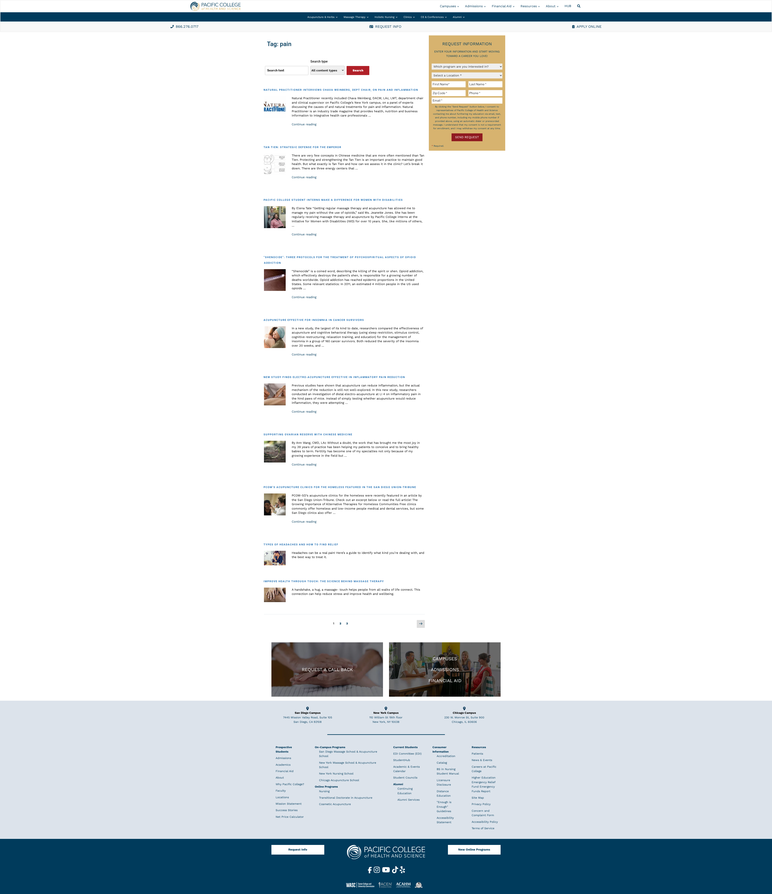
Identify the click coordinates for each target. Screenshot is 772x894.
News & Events (482, 760)
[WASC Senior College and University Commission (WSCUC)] (362, 885)
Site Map (478, 797)
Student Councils (405, 777)
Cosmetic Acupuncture (335, 804)
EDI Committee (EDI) (407, 753)
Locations (282, 797)
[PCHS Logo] (386, 854)
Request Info (297, 849)
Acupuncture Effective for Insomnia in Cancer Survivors (314, 319)
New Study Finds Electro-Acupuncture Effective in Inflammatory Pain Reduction (334, 377)
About (550, 6)
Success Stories (287, 810)
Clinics (407, 17)
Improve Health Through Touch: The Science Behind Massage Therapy (324, 581)
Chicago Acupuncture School (339, 780)
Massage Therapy (354, 17)
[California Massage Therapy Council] (420, 885)
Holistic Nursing (384, 17)
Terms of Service (483, 828)
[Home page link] (215, 6)
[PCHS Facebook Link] (370, 872)
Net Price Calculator (290, 816)
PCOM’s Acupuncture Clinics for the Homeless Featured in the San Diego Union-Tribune (340, 487)
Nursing (324, 791)
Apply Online (589, 26)
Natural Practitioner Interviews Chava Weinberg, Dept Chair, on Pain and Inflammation (341, 89)
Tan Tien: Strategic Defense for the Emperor (302, 147)
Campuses (448, 6)
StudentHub (401, 760)
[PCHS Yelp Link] (402, 872)
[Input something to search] (286, 70)
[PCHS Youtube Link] (386, 872)
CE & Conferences (432, 17)
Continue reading (304, 124)
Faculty (281, 790)
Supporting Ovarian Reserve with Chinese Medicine (308, 434)
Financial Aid (501, 6)
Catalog (442, 762)
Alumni (457, 17)
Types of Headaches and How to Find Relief (301, 544)
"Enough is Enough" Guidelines (444, 806)
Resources (528, 6)
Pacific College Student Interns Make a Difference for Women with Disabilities (333, 199)
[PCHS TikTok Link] (395, 872)
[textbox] (449, 84)
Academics (283, 764)
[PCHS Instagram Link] (377, 872)
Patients (477, 753)
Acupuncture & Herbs (321, 17)
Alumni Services (408, 799)
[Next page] (421, 624)
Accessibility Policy (485, 821)
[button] (579, 6)
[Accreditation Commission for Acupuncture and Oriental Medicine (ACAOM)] (405, 884)
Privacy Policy (481, 804)
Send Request (467, 137)
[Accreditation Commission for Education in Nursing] (387, 885)
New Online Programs (474, 849)
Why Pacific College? (290, 784)
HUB (568, 6)
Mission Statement (289, 803)
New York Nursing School (336, 773)
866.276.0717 (187, 26)
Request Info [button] (388, 26)
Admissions (474, 6)
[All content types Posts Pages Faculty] (327, 70)
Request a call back (327, 669)
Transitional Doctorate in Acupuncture (345, 797)
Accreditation (446, 756)
